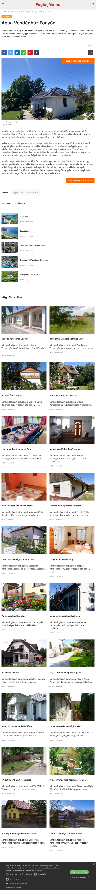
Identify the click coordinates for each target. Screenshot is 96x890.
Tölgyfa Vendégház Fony (61, 559)
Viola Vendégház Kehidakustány (17, 505)
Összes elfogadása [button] (79, 872)
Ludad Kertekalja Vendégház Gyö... (66, 726)
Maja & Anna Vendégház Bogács (65, 672)
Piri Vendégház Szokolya (13, 616)
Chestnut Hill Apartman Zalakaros (34, 260)
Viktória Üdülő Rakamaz (13, 395)
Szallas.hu (8, 125)
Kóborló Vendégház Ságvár (15, 339)
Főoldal (4, 12)
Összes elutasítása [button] (79, 878)
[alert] (48, 876)
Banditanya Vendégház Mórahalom (66, 339)
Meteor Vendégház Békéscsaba (65, 449)
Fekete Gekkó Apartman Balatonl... (66, 505)
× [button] (94, 864)
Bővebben (38, 870)
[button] (7, 874)
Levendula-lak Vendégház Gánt (17, 449)
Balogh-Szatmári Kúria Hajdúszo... (18, 726)
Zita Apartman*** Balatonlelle (32, 245)
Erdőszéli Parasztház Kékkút (63, 395)
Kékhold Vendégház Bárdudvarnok (66, 833)
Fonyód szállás (17, 192)
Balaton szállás (32, 192)
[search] (93, 4)
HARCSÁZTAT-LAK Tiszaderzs (16, 780)
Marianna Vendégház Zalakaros (65, 616)
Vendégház (27, 12)
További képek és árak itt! (77, 60)
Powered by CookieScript (14, 887)
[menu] (3, 4)
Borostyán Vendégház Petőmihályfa (19, 833)
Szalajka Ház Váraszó (29, 274)
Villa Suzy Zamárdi (10, 672)
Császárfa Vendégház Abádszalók (18, 559)
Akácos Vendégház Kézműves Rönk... (68, 780)
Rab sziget (24, 231)
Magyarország (15, 12)
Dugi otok (24, 216)
